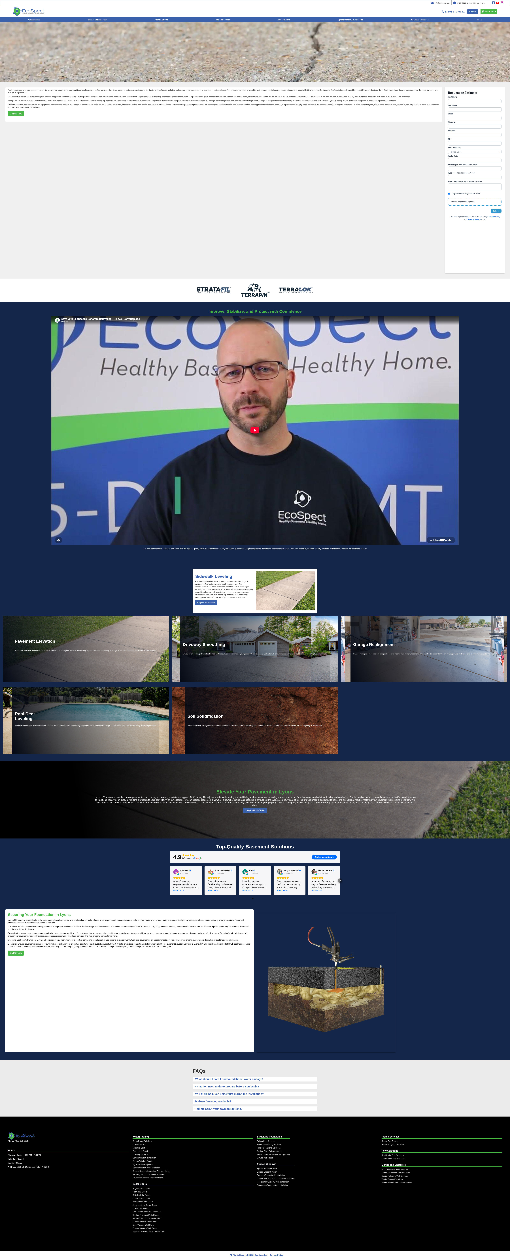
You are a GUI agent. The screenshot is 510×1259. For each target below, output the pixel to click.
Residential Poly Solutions (393, 1155)
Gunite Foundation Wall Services (396, 1172)
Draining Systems (140, 1154)
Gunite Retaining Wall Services (395, 1176)
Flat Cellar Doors (140, 1192)
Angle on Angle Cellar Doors (145, 1205)
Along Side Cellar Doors (143, 1202)
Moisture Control (140, 1148)
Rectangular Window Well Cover (147, 1218)
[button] (489, 11)
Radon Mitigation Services (393, 1144)
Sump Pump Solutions (142, 1141)
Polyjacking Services (266, 1141)
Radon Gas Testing (390, 1141)
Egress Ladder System (143, 1164)
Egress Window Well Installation (146, 1168)
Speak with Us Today (255, 810)
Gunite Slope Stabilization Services (397, 1182)
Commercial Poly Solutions (393, 1158)
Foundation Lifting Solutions (269, 1148)
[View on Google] (176, 871)
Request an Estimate (206, 602)
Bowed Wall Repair (265, 1158)
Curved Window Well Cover (144, 1221)
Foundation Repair (140, 1151)
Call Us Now (16, 114)
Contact (472, 11)
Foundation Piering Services (269, 1144)
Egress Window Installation (144, 1158)
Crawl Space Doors (141, 1208)
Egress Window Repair (142, 1161)
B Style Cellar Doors (141, 1195)
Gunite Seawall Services (392, 1179)
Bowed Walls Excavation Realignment (273, 1154)
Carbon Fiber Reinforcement (269, 1151)
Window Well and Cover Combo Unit (148, 1231)
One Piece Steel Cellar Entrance (147, 1212)
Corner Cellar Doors (141, 1198)
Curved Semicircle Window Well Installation (151, 1171)
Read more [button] (178, 890)
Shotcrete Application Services (395, 1169)
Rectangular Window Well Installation (148, 1174)
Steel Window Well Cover (143, 1225)
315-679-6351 (117, 944)
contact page (139, 944)
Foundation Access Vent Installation (148, 1178)
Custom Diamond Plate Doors (146, 1215)
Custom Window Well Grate (145, 1228)
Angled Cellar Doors (141, 1188)
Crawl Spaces (139, 1144)
